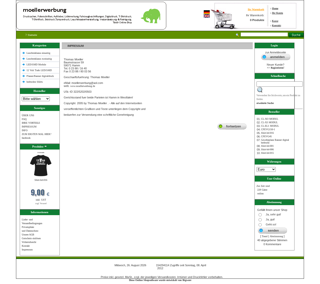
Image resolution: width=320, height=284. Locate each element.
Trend (265, 236)
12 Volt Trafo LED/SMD (39, 70)
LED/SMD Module (36, 64)
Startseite (32, 35)
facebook (26, 137)
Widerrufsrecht (29, 242)
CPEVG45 (266, 136)
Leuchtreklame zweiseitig (39, 58)
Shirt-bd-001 (267, 146)
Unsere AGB (28, 234)
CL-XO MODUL (269, 118)
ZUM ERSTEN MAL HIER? (36, 134)
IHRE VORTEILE (31, 122)
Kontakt (276, 25)
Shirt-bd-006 (267, 149)
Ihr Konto (277, 13)
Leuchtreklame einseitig (38, 53)
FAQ (24, 119)
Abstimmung (276, 236)
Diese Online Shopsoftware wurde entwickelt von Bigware (160, 280)
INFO (25, 130)
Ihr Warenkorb (256, 9)
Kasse (275, 21)
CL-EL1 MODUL (270, 125)
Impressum (27, 249)
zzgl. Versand (40, 203)
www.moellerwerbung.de (82, 86)
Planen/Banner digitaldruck (40, 76)
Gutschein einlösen (31, 238)
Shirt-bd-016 (40, 180)
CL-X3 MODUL (269, 122)
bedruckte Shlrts (34, 81)
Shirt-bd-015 (267, 153)
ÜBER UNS (28, 115)
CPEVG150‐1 (268, 129)
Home (275, 8)
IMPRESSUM (29, 126)
